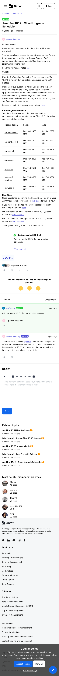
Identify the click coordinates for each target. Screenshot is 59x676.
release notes (18, 214)
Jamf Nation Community (12, 562)
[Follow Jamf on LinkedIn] (8, 540)
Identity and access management (17, 628)
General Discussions (13, 13)
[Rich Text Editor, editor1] (29, 393)
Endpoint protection (10, 632)
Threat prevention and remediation (17, 636)
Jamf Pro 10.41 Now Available (16, 430)
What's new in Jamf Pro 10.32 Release (19, 454)
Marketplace (7, 571)
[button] (5, 6)
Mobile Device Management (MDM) (17, 606)
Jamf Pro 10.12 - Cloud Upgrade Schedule (21, 462)
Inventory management (12, 615)
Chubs (13, 482)
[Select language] (39, 6)
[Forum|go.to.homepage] (16, 6)
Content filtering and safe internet (17, 641)
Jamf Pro (8, 257)
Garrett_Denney (13, 39)
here (28, 68)
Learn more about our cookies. (29, 658)
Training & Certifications (12, 557)
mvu (12, 514)
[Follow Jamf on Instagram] (19, 540)
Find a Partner (8, 579)
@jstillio (27, 341)
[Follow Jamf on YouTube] (13, 540)
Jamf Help (6, 553)
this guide (36, 201)
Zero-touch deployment (12, 601)
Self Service (7, 623)
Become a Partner (10, 575)
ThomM (13, 498)
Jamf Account (8, 584)
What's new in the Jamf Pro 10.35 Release (21, 438)
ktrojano (13, 490)
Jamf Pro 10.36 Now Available (16, 446)
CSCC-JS (10, 308)
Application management (13, 610)
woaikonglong (16, 506)
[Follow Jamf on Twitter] (3, 540)
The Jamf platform (10, 597)
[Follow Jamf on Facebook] (24, 540)
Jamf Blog (6, 566)
